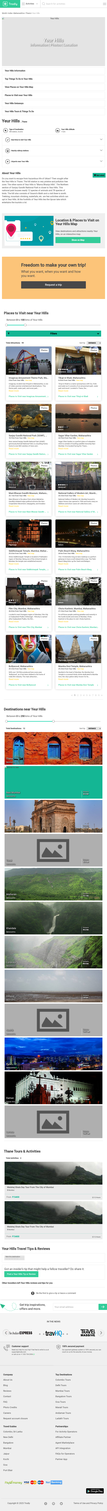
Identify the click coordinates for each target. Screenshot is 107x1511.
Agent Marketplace (64, 1442)
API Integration (62, 1448)
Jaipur (6, 1453)
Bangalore (8, 1442)
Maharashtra (19, 13)
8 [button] (67, 1334)
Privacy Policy (96, 1503)
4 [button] (51, 1334)
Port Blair (8, 1470)
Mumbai (7, 1448)
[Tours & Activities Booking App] (53, 1491)
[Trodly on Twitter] (61, 1503)
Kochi (6, 1459)
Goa (5, 1464)
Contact (7, 1396)
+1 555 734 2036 (27, 1354)
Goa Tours (60, 1402)
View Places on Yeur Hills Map (19, 87)
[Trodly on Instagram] (53, 1503)
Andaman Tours (63, 1413)
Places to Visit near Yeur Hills (18, 95)
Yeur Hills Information (15, 70)
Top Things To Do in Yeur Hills (18, 79)
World (4, 13)
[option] (53, 41)
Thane (28, 13)
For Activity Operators (66, 1431)
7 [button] (63, 1334)
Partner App (61, 1459)
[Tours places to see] (10, 4)
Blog (5, 1385)
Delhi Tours (60, 1385)
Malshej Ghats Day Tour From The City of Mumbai (30, 1187)
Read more (14, 391)
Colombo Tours (63, 1379)
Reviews (7, 1391)
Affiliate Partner (63, 1437)
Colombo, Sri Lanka (12, 1431)
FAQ (5, 1402)
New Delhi (8, 1437)
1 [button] (39, 1334)
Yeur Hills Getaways (14, 103)
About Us (7, 1379)
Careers (7, 1413)
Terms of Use (79, 1503)
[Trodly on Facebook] (46, 1503)
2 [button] (43, 1334)
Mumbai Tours (62, 1391)
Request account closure (15, 1418)
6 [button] (59, 1334)
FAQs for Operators (65, 1453)
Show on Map (78, 240)
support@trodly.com (19, 1352)
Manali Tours (61, 1407)
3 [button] (47, 1334)
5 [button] (55, 1334)
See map (28, 380)
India (10, 13)
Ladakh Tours (62, 1418)
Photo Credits (10, 1407)
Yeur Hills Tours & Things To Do (19, 111)
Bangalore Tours (63, 1396)
